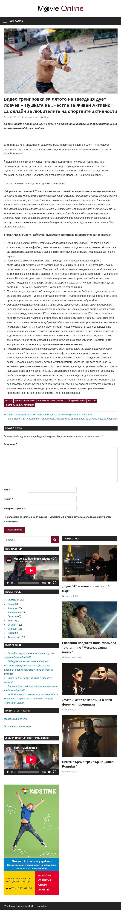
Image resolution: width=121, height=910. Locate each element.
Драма (11, 604)
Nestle (8, 401)
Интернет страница (15, 508)
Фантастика (14, 637)
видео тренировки (25, 401)
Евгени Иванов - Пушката (52, 401)
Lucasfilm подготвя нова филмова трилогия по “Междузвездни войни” (89, 647)
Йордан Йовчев (77, 401)
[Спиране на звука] (49, 582)
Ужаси (11, 633)
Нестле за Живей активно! (19, 405)
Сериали (12, 628)
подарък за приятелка (15, 718)
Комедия (12, 608)
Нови (46, 117)
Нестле (92, 401)
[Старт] (7, 582)
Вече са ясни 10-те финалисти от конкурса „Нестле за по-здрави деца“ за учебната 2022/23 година (62, 418)
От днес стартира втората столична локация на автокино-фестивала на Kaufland (49, 414)
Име (7, 489)
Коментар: (10, 444)
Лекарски (13, 616)
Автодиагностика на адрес (18, 726)
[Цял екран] (54, 582)
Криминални (14, 612)
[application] (31, 570)
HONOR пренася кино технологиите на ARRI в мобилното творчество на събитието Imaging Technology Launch (31, 698)
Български (13, 599)
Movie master (31, 117)
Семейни (12, 624)
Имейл (8, 499)
